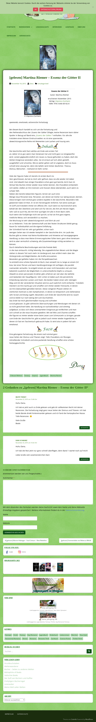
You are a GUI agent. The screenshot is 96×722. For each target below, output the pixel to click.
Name (5, 514)
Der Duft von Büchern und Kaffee (18, 678)
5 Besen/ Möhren (16, 376)
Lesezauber (9, 684)
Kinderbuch (54, 635)
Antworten (84, 428)
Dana (31, 83)
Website (6, 523)
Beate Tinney (21, 397)
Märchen (74, 635)
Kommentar (8, 478)
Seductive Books (11, 675)
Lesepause (70, 27)
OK (35, 9)
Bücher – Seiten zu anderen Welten (19, 669)
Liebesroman (64, 635)
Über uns (81, 27)
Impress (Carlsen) (62, 101)
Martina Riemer (55, 376)
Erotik (16, 635)
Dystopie (8, 635)
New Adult (83, 635)
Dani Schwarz (21, 440)
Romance (33, 639)
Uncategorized (43, 83)
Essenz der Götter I (44, 135)
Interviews (57, 27)
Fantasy (27, 376)
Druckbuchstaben (11, 663)
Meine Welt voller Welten (14, 687)
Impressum (11, 36)
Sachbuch (54, 639)
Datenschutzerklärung (51, 9)
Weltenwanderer (11, 666)
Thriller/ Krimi (77, 639)
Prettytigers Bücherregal (14, 681)
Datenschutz (25, 36)
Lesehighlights (42, 27)
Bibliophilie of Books (12, 672)
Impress (35, 376)
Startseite (11, 27)
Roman (25, 639)
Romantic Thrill (43, 639)
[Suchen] (89, 651)
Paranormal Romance (12, 639)
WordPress (89, 719)
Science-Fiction (65, 639)
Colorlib (73, 719)
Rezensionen (24, 27)
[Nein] (93, 7)
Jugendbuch (44, 376)
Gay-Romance (32, 635)
